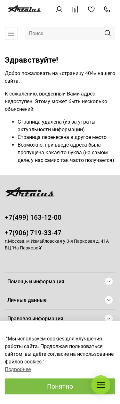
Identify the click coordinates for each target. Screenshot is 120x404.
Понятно (60, 386)
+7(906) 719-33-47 (33, 233)
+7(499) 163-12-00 (33, 217)
